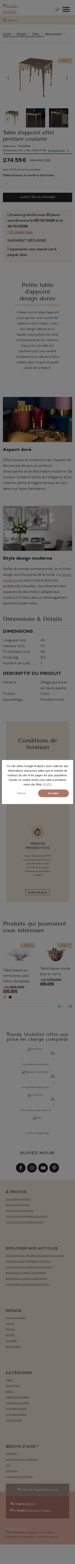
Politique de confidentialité (24, 1222)
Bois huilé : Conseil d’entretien (26, 1273)
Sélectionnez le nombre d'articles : (29, 175)
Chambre (11, 1341)
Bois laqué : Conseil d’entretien (26, 1278)
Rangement (13, 1386)
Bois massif (13, 1346)
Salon (10, 1323)
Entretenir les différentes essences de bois (35, 1256)
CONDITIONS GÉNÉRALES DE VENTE (26, 1216)
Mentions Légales (17, 1205)
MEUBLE (21, 34)
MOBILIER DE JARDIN (17, 1403)
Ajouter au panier (37, 197)
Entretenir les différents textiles (28, 1261)
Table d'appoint (53, 34)
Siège (9, 1391)
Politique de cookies (19, 1211)
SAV (8, 1465)
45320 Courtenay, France (33, 1510)
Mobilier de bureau (18, 1397)
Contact (11, 1471)
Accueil (7, 34)
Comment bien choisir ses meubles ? (29, 1267)
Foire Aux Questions (19, 1477)
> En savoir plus (20, 232)
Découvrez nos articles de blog (27, 1284)
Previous (8, 78)
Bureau (10, 1329)
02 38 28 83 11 (26, 1504)
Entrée (10, 1335)
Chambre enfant (16, 1414)
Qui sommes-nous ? (18, 1199)
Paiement (11, 1454)
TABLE (35, 34)
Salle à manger (16, 1318)
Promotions (14, 1420)
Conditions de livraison (22, 1459)
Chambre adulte (16, 1409)
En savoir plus (56, 150)
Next (67, 78)
